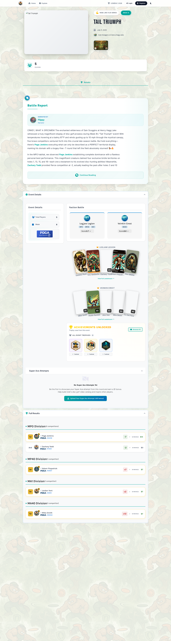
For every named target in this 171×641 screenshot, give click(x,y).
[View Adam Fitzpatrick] (36, 469)
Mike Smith (47, 513)
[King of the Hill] (90, 345)
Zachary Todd (48, 447)
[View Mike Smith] (36, 513)
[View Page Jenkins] (36, 436)
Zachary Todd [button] (34, 165)
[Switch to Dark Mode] (151, 3)
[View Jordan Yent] (36, 491)
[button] (43, 3)
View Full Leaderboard (105, 278)
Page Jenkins (48, 436)
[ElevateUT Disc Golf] (20, 3)
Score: (85, 231)
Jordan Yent (47, 491)
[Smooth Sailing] (105, 345)
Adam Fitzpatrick (49, 468)
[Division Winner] (75, 345)
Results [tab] (87, 82)
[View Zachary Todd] (36, 447)
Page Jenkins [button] (41, 144)
